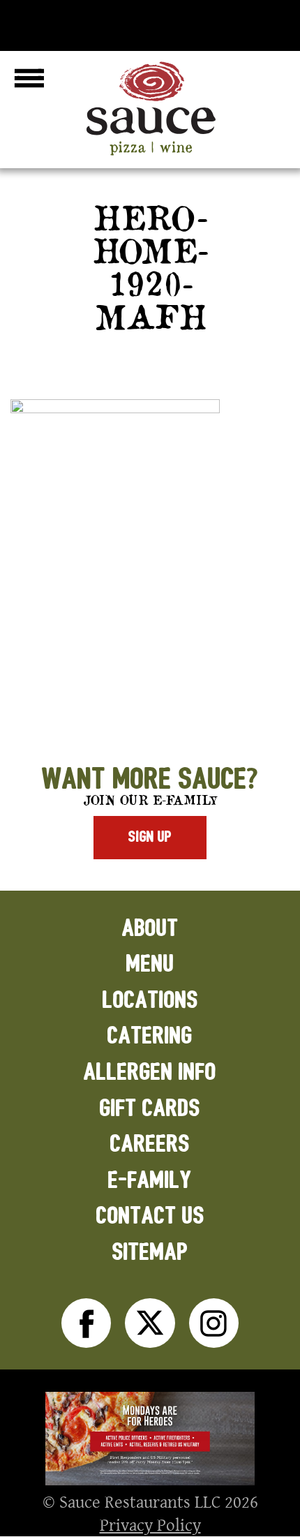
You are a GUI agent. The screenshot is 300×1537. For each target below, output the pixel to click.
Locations (150, 1000)
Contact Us (150, 1216)
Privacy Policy (150, 1524)
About (150, 929)
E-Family (150, 1180)
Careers (150, 1144)
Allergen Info (150, 1072)
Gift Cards (150, 1109)
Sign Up (150, 837)
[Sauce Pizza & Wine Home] (150, 155)
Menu (150, 964)
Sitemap (150, 1252)
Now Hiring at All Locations (150, 22)
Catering (150, 1036)
